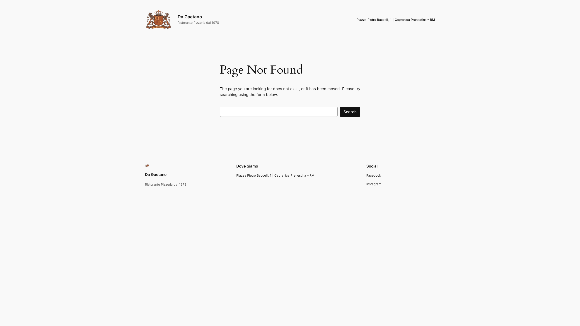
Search (350, 112)
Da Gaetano (190, 16)
